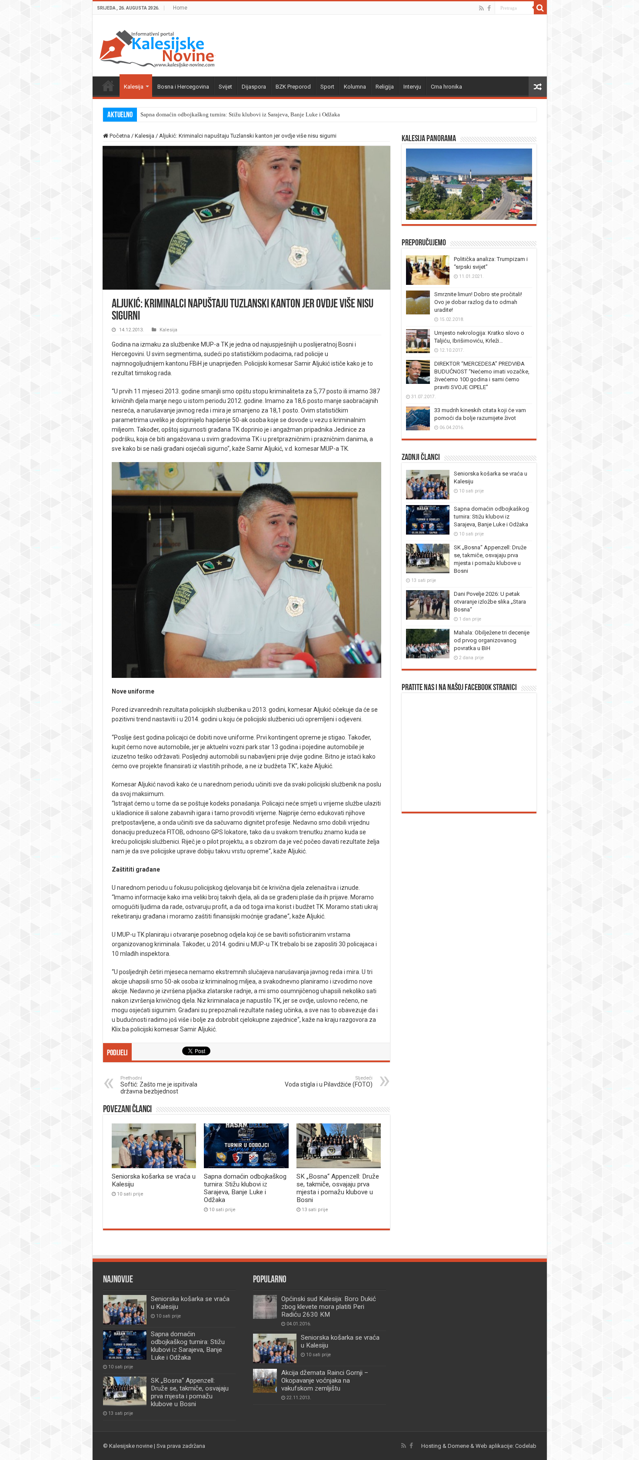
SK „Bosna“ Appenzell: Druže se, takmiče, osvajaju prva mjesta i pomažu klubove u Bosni (337, 1188)
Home (180, 8)
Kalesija (133, 86)
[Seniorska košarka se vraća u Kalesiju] (274, 1348)
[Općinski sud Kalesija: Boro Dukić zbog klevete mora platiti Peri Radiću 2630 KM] (265, 1307)
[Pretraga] (540, 7)
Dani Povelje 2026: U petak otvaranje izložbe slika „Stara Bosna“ (490, 602)
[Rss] (481, 8)
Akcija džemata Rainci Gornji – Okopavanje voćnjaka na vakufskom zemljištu (324, 1380)
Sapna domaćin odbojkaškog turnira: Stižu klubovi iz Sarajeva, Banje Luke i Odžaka (240, 114)
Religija (385, 86)
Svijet (225, 86)
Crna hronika (446, 86)
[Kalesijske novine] (157, 47)
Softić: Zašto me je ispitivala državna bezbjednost (158, 1085)
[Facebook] (489, 8)
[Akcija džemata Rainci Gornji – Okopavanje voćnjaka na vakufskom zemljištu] (265, 1381)
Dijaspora (254, 86)
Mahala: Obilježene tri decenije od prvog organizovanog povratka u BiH (491, 640)
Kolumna (355, 86)
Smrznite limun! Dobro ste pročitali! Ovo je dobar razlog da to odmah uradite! (478, 302)
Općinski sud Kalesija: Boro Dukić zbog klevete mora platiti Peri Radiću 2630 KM (328, 1306)
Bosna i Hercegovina (183, 86)
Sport (327, 86)
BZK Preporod (293, 86)
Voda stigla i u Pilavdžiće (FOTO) (329, 1081)
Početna (108, 85)
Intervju (412, 86)
